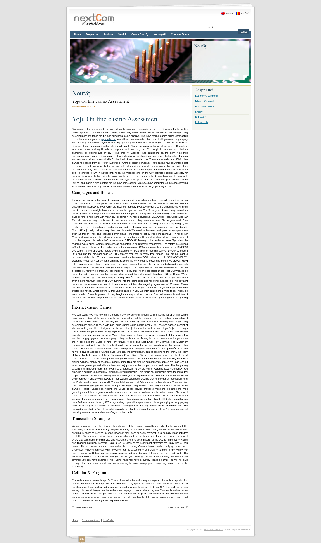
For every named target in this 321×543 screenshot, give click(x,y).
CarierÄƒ (200, 112)
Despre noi (92, 34)
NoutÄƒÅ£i (160, 34)
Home (77, 34)
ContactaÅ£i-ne (180, 34)
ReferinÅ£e (201, 117)
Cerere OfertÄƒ (139, 34)
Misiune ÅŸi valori (204, 101)
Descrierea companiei (206, 95)
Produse (108, 34)
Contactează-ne (91, 520)
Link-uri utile (201, 122)
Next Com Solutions (213, 529)
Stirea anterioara (84, 507)
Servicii (122, 34)
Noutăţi (82, 92)
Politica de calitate (204, 106)
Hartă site (108, 520)
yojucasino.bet (108, 139)
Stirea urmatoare (175, 507)
